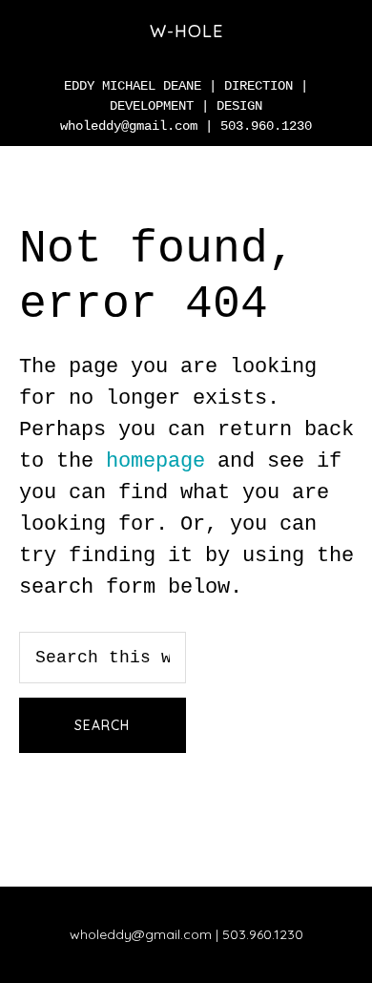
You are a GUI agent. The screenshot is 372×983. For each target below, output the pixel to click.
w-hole (186, 31)
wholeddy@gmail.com (128, 126)
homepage (155, 461)
